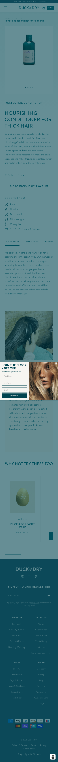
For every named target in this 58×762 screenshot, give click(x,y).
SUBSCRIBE (14, 396)
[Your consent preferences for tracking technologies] (53, 757)
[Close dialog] (56, 363)
